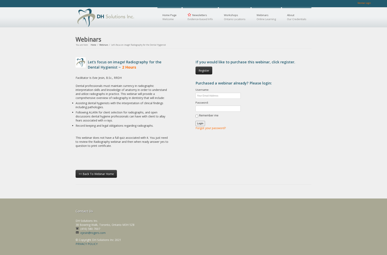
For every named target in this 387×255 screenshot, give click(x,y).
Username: (202, 90)
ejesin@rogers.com (93, 233)
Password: (202, 102)
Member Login (364, 3)
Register (204, 70)
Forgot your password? (211, 128)
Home (93, 44)
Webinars (103, 44)
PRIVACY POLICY (87, 244)
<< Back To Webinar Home (96, 174)
